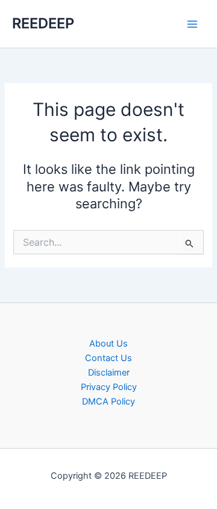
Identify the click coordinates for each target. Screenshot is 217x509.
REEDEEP (43, 23)
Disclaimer (109, 372)
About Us (108, 343)
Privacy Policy (109, 387)
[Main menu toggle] (192, 24)
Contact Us (108, 358)
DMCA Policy (108, 401)
